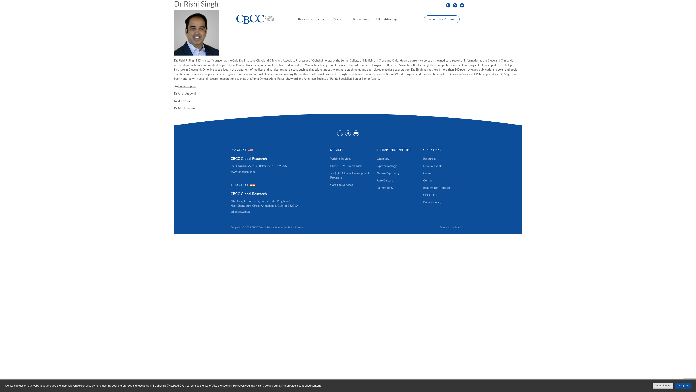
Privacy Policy (432, 202)
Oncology (383, 158)
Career (427, 173)
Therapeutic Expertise (311, 19)
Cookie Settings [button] (663, 386)
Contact (428, 180)
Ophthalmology (387, 166)
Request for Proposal (441, 19)
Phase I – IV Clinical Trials (346, 166)
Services (339, 19)
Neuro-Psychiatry (388, 173)
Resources (236, 5)
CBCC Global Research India (267, 227)
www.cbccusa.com (243, 171)
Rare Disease (385, 180)
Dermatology (385, 187)
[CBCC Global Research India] (255, 19)
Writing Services (340, 158)
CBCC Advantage (387, 19)
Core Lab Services (341, 184)
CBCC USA (287, 5)
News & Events (255, 5)
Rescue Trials (361, 19)
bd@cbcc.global (240, 211)
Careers (272, 5)
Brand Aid (459, 227)
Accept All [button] (683, 385)
